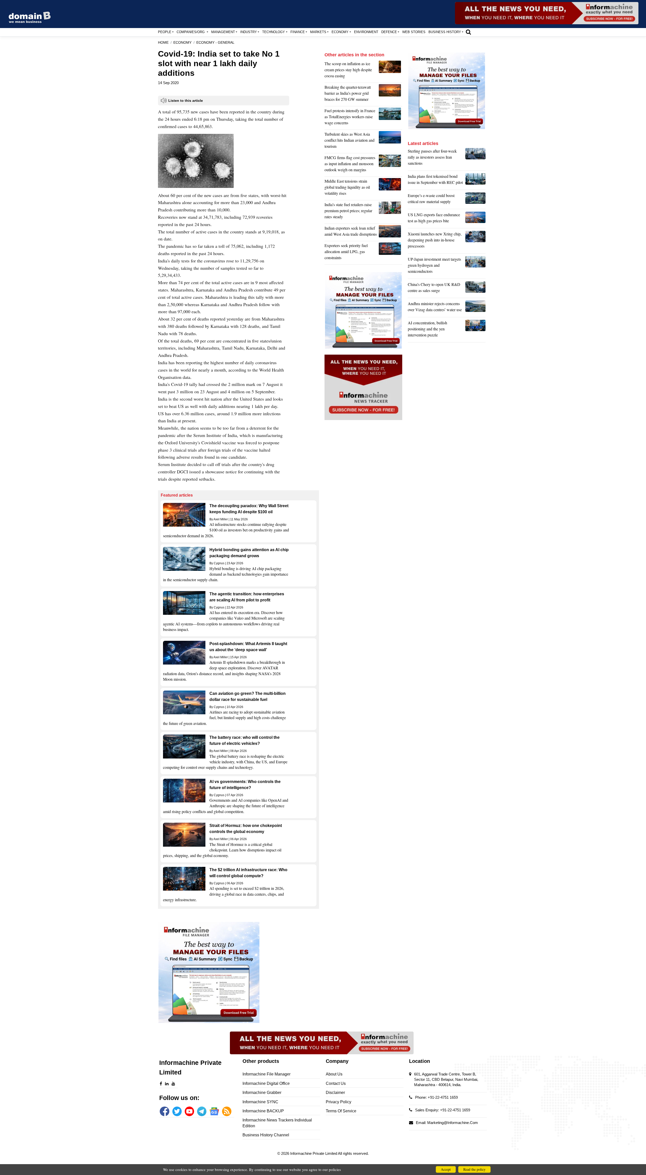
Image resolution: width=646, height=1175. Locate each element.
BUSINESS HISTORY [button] (444, 32)
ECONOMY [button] (340, 32)
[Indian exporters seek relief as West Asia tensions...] (390, 232)
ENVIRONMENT (366, 32)
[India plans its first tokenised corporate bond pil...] (475, 180)
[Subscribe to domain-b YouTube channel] (189, 1111)
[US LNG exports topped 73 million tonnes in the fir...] (475, 219)
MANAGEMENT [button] (223, 32)
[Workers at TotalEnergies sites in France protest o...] (390, 118)
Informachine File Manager (266, 1074)
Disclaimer (335, 1092)
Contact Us (336, 1083)
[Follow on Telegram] (201, 1111)
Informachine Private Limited (314, 1153)
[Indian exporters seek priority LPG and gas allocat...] (390, 252)
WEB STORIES (413, 32)
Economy (182, 42)
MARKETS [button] (318, 32)
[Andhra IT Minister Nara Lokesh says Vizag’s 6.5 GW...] (475, 308)
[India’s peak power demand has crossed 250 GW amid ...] (390, 94)
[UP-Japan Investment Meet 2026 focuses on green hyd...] (475, 266)
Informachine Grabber (262, 1092)
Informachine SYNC (260, 1102)
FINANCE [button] (297, 32)
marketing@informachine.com (452, 1122)
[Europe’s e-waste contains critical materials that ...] (475, 199)
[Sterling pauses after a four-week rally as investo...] (475, 158)
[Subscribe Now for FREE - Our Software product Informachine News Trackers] (546, 13)
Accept (446, 1169)
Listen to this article (185, 101)
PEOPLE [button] (164, 32)
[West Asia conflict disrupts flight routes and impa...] (390, 141)
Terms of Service (341, 1111)
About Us (334, 1074)
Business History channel (266, 1135)
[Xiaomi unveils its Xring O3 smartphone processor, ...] (475, 241)
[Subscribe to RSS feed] (226, 1111)
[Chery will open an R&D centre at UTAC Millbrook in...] (475, 288)
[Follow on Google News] (214, 1111)
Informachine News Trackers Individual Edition (277, 1123)
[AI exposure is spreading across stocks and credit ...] (475, 330)
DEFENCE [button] (389, 32)
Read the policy (474, 1169)
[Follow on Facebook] (164, 1111)
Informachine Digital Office (266, 1083)
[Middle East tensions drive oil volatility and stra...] (390, 188)
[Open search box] (468, 32)
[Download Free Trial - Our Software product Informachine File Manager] (238, 972)
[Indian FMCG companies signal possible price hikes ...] (390, 165)
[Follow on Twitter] (177, 1111)
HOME (163, 42)
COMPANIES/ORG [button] (191, 32)
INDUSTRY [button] (248, 32)
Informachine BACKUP (263, 1111)
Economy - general (215, 42)
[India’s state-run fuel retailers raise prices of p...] (390, 212)
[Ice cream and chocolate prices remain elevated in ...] (390, 71)
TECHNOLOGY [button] (273, 32)
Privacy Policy (338, 1102)
